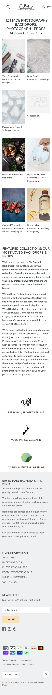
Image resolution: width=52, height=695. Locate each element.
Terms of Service (9, 660)
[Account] (42, 7)
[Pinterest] (14, 629)
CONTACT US (9, 582)
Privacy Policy (25, 660)
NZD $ (8, 674)
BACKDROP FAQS (12, 562)
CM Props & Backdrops (19, 682)
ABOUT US (8, 557)
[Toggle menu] (3, 7)
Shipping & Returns (10, 664)
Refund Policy (28, 664)
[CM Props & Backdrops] (26, 6)
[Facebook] (4, 629)
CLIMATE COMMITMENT (15, 577)
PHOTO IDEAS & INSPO (14, 567)
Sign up (10, 619)
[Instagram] (9, 629)
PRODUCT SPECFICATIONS (17, 572)
